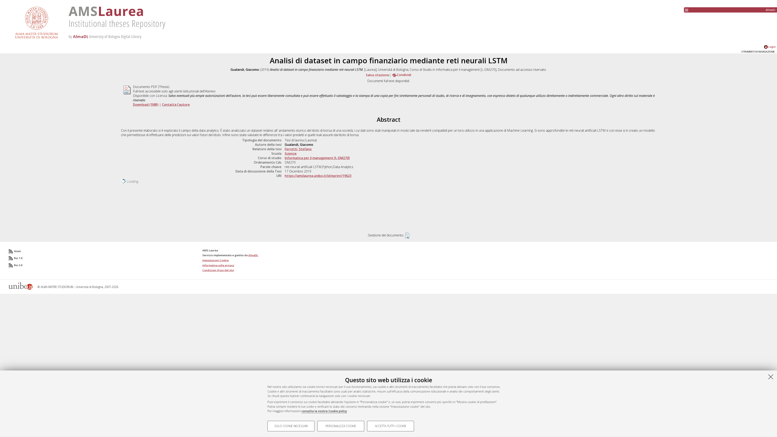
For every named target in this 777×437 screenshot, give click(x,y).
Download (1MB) (145, 104)
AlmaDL (771, 10)
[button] (407, 236)
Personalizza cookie (341, 426)
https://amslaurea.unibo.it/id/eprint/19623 (318, 176)
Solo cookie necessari (291, 426)
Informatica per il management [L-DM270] (317, 158)
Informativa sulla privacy (218, 265)
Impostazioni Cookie (215, 260)
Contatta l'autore (176, 104)
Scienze (291, 153)
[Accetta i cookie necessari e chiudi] (770, 377)
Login (772, 47)
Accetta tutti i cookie (390, 426)
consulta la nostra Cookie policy (324, 411)
